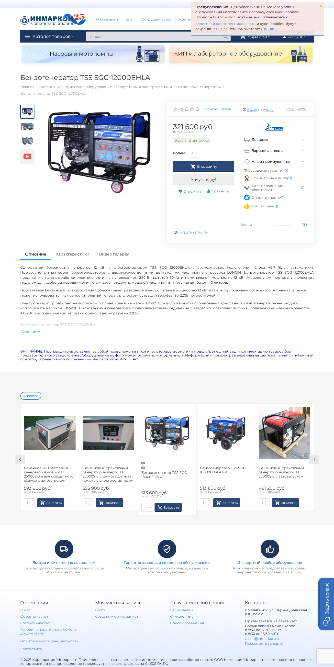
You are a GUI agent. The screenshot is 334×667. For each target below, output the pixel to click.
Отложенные (182, 616)
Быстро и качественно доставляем (64, 562)
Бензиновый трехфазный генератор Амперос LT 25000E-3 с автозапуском (281, 472)
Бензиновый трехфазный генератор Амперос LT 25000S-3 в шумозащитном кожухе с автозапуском (48, 474)
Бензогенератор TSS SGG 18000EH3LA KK (223, 470)
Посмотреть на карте (264, 643)
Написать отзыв (216, 109)
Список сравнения (187, 623)
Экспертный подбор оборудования (270, 562)
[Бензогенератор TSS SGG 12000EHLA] (99, 152)
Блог (130, 19)
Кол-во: (179, 153)
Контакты (187, 19)
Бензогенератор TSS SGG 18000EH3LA (164, 475)
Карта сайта (31, 649)
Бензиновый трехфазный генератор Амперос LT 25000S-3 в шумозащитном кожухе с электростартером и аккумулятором (108, 474)
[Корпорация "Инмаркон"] (53, 19)
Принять (269, 29)
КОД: (290, 109)
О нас (25, 610)
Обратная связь (34, 616)
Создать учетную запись (116, 616)
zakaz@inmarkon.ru (262, 638)
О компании (107, 19)
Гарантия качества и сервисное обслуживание (167, 562)
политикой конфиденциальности (225, 24)
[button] (326, 604)
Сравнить (220, 191)
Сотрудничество (157, 19)
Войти (100, 610)
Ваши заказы (181, 610)
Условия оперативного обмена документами (48, 631)
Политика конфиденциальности (49, 641)
